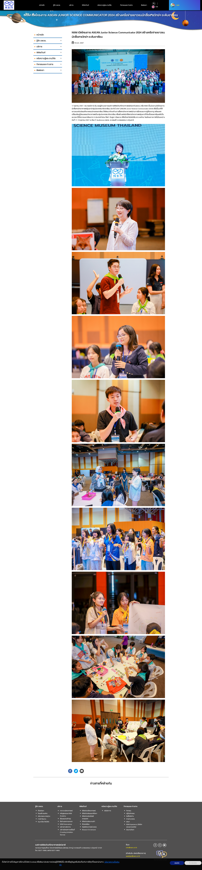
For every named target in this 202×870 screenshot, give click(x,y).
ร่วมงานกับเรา (130, 829)
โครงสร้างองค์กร (42, 813)
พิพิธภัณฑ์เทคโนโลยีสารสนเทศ (88, 817)
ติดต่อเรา (144, 5)
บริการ (71, 5)
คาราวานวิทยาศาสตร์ (66, 810)
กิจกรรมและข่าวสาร (126, 5)
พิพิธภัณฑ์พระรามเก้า (88, 821)
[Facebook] (70, 770)
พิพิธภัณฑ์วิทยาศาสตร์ (89, 810)
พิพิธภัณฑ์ (85, 5)
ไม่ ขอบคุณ (193, 863)
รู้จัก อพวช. (56, 5)
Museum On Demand (89, 829)
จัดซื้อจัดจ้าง (130, 816)
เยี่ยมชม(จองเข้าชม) (65, 818)
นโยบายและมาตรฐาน (44, 816)
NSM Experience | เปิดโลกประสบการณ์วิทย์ (134, 825)
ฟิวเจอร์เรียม (85, 824)
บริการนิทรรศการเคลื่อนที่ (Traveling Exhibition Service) (67, 832)
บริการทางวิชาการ (65, 827)
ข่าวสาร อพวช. (130, 819)
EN (156, 6)
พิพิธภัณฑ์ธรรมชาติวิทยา (89, 813)
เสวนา (128, 821)
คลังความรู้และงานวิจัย (104, 5)
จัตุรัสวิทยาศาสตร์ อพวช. (89, 827)
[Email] (82, 770)
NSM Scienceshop (66, 824)
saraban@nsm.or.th (133, 856)
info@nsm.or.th (131, 847)
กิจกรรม (128, 810)
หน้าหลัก (42, 5)
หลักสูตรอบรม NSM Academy (66, 814)
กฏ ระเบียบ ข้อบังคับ (43, 821)
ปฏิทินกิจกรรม (130, 813)
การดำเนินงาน (42, 819)
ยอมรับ (177, 863)
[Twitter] (76, 770)
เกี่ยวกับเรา (41, 810)
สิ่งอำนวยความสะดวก (66, 821)
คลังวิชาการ (107, 810)
